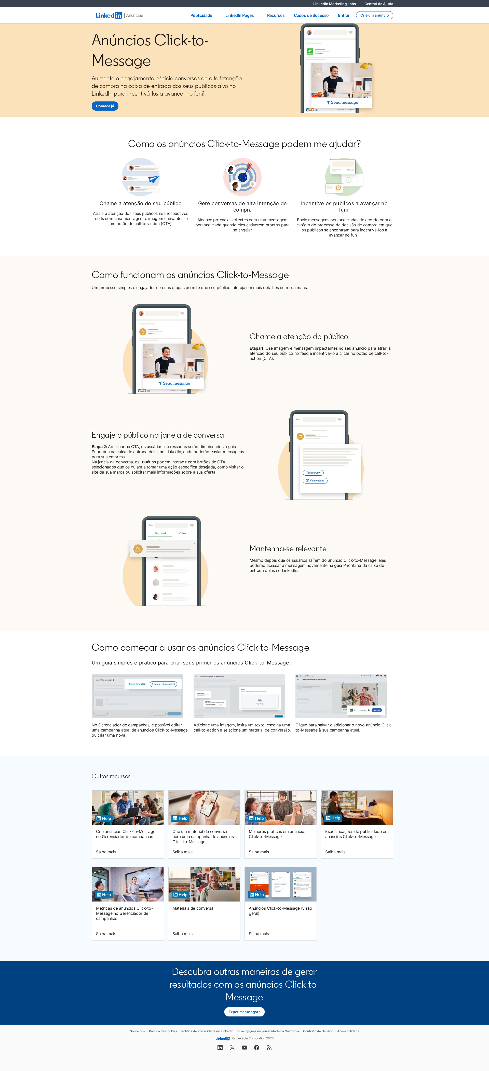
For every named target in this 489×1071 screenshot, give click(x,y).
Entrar (343, 15)
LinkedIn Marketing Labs (336, 4)
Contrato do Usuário (318, 1031)
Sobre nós (137, 1031)
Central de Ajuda (378, 4)
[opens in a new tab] (220, 1049)
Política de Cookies (163, 1031)
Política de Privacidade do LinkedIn (207, 1031)
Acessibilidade (348, 1031)
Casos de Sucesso (311, 15)
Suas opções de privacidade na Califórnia (268, 1031)
